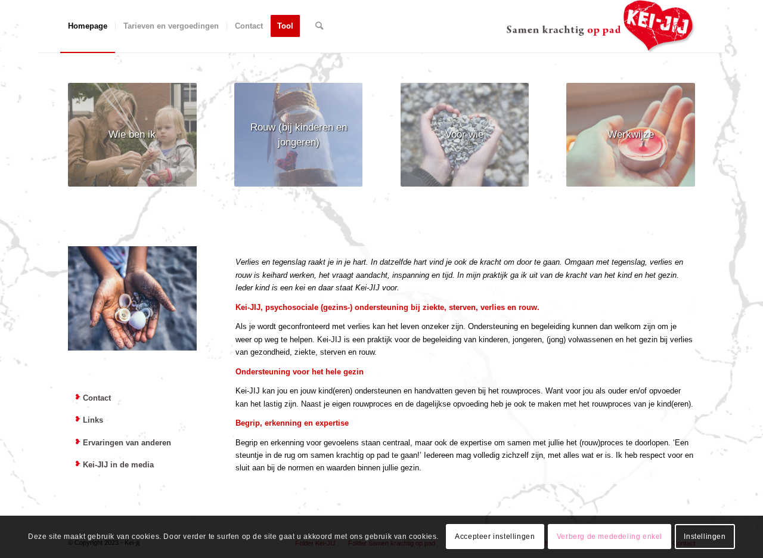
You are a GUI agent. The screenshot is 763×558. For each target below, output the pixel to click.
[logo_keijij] (600, 26)
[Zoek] (319, 26)
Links (93, 420)
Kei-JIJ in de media (118, 464)
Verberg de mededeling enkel (609, 537)
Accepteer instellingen (495, 537)
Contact (97, 397)
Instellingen (704, 537)
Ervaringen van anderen (127, 442)
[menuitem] (87, 26)
